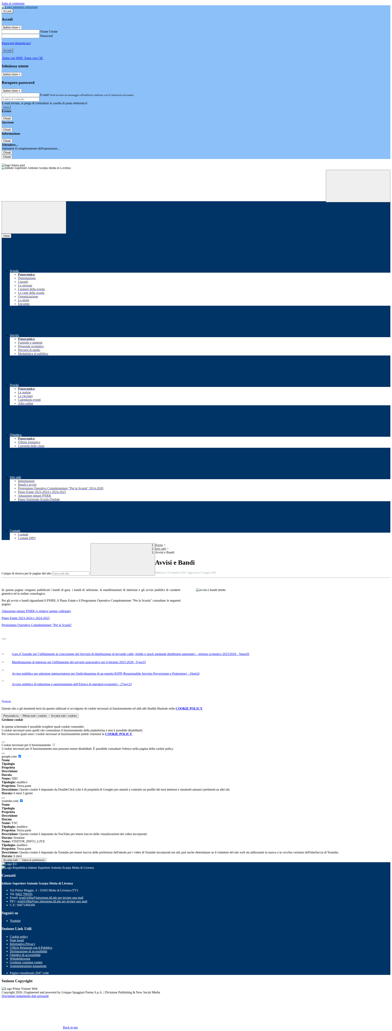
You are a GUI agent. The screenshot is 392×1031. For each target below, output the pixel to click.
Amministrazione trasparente (28, 966)
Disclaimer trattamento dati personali (25, 996)
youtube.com (10, 801)
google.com (10, 756)
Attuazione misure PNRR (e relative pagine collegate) (36, 611)
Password (46, 36)
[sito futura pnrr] (196, 163)
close (6, 235)
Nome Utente (49, 31)
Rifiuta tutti (35, 715)
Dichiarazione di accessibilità (28, 951)
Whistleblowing (20, 958)
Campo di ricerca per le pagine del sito (26, 573)
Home (159, 545)
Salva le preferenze (33, 860)
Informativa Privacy (22, 944)
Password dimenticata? (16, 43)
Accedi (7, 11)
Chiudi (7, 118)
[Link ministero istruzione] (20, 7)
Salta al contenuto (13, 3)
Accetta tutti (64, 715)
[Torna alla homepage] (196, 168)
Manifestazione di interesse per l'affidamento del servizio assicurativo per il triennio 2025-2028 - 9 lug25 (79, 662)
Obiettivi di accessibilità (25, 955)
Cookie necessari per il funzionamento (27, 745)
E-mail (44, 95)
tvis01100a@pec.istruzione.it (52, 901)
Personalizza (11, 715)
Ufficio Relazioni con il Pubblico (31, 947)
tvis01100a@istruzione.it (51, 897)
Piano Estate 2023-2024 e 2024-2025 (26, 618)
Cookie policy (19, 936)
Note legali (17, 940)
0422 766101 (24, 894)
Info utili (160, 548)
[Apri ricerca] (358, 186)
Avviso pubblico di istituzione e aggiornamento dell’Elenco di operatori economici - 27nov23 (72, 684)
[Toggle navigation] (34, 217)
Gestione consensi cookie (26, 962)
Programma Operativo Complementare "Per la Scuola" (37, 625)
